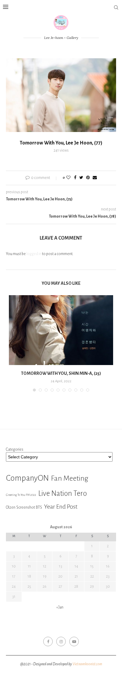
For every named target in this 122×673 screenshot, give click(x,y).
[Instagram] (61, 641)
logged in (33, 254)
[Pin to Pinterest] (88, 177)
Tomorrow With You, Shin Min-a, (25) (61, 373)
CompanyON (27, 478)
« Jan (59, 607)
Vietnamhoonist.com (87, 664)
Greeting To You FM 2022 (21, 494)
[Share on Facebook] (75, 177)
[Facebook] (48, 641)
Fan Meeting (69, 478)
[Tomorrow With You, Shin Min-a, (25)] (61, 330)
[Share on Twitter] (81, 177)
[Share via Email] (95, 177)
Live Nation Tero (62, 493)
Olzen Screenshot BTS (24, 507)
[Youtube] (74, 641)
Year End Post (61, 506)
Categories (14, 449)
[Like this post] (68, 177)
